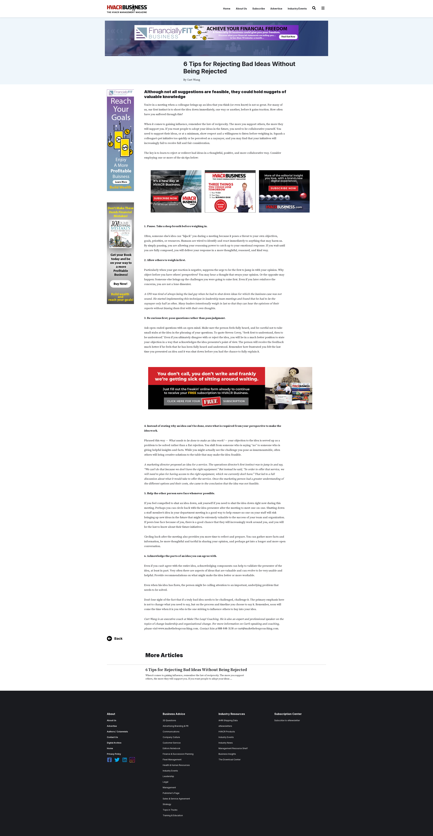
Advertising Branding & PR (175, 726)
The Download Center (230, 759)
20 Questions (169, 720)
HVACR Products (227, 731)
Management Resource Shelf (233, 748)
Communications (171, 731)
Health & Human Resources (176, 765)
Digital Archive (114, 742)
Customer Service (172, 742)
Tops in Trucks (170, 810)
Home (226, 8)
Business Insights (227, 754)
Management (169, 787)
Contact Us (112, 737)
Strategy (167, 804)
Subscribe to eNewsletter (287, 720)
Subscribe (258, 8)
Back (118, 638)
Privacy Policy (114, 754)
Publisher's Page (171, 793)
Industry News (226, 742)
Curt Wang (193, 79)
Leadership (168, 776)
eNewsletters (225, 726)
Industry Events (297, 8)
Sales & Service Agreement (176, 798)
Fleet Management (172, 759)
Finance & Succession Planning (178, 754)
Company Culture (171, 737)
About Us (241, 8)
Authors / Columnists (117, 731)
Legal (165, 782)
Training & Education (173, 815)
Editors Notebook (171, 748)
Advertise (276, 8)
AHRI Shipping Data (228, 720)
